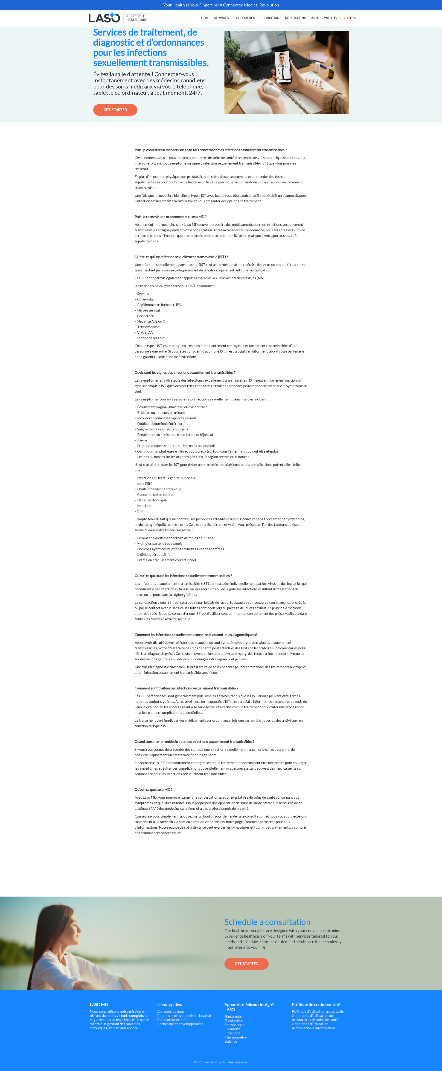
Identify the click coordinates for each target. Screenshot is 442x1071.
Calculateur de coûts (173, 1019)
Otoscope (232, 1033)
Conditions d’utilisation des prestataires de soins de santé (315, 1017)
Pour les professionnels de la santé (184, 1015)
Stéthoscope (234, 1024)
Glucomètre (233, 1016)
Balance (230, 1041)
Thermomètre (235, 1037)
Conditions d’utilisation (310, 1023)
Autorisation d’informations (313, 1028)
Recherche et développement (180, 1023)
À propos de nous (170, 1011)
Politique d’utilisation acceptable (318, 1011)
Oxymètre (232, 1029)
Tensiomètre (234, 1020)
